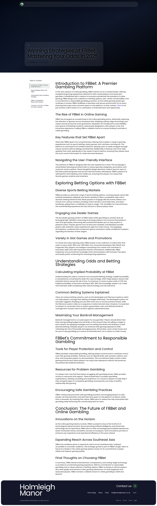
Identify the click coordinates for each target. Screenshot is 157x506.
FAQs (107, 493)
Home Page (91, 493)
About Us (118, 500)
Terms (130, 500)
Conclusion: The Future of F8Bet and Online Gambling (39, 106)
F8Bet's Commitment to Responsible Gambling (37, 101)
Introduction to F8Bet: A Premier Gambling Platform (39, 85)
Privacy (125, 500)
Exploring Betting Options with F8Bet (39, 91)
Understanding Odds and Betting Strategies (40, 96)
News (100, 493)
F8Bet (119, 105)
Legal (135, 500)
